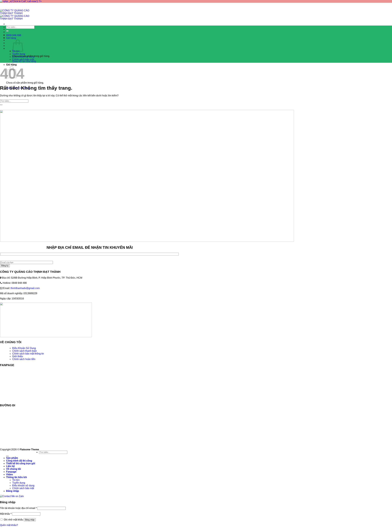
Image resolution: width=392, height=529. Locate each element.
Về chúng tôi (13, 469)
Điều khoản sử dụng (23, 485)
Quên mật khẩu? (9, 525)
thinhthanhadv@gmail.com (25, 288)
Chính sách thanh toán (24, 351)
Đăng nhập (29, 520)
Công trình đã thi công (19, 32)
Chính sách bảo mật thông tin (28, 353)
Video (9, 45)
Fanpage (11, 43)
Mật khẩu (5, 513)
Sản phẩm (12, 29)
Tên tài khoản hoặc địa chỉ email (18, 508)
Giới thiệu (17, 356)
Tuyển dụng (18, 54)
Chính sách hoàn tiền (23, 359)
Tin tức (16, 480)
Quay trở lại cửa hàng (24, 61)
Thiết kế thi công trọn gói (20, 463)
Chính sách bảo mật (23, 59)
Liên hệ (10, 466)
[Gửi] (7, 30)
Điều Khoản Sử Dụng (24, 348)
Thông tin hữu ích (16, 477)
